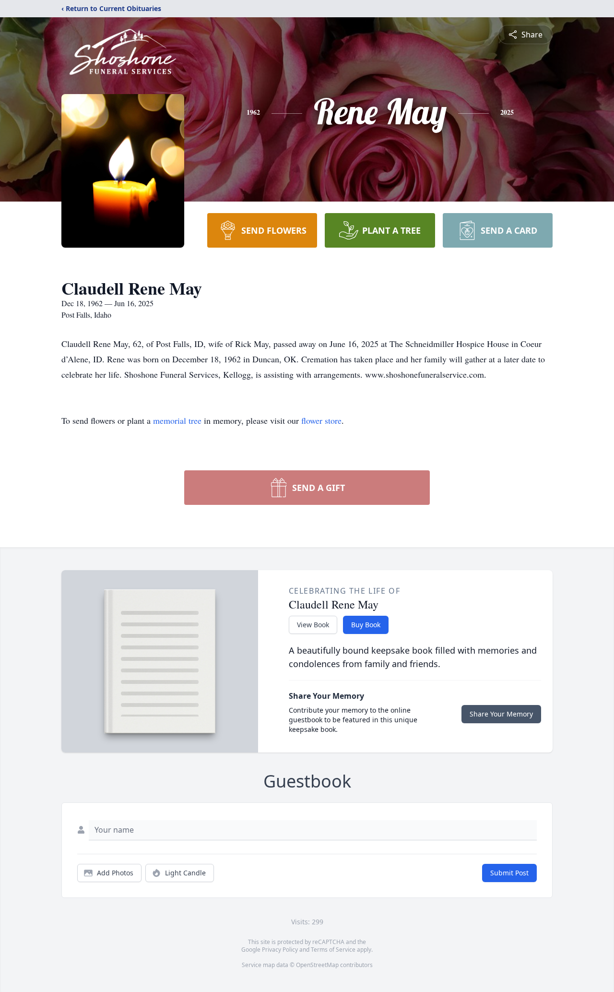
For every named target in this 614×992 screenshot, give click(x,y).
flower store (321, 420)
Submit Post (509, 872)
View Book (313, 624)
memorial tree (177, 420)
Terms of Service (333, 949)
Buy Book (365, 624)
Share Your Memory (501, 713)
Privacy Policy (280, 949)
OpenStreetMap (317, 965)
